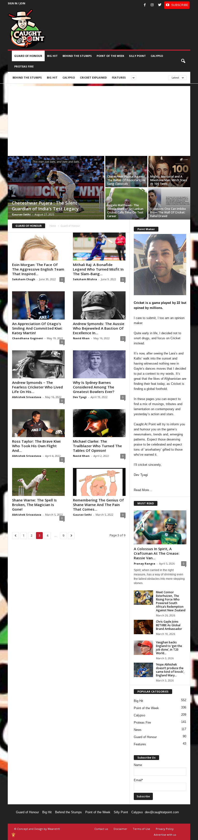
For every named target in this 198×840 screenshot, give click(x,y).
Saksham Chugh (23, 279)
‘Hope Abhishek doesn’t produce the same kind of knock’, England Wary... (170, 669)
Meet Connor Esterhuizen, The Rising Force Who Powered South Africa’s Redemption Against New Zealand (170, 601)
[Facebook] (145, 5)
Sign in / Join (16, 3)
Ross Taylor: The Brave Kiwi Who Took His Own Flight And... (36, 446)
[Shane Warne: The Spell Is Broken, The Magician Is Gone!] (38, 482)
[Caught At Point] (26, 28)
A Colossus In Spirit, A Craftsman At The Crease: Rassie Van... (156, 553)
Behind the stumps (77, 56)
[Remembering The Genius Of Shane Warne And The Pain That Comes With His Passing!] (99, 482)
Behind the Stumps (68, 812)
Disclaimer (120, 829)
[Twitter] (160, 5)
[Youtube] (177, 5)
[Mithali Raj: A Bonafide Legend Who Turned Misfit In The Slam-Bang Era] (99, 246)
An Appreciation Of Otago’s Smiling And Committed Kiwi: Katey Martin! (37, 328)
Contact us (101, 829)
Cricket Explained (93, 77)
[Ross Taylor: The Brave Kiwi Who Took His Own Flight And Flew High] (38, 423)
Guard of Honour (28, 56)
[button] (183, 61)
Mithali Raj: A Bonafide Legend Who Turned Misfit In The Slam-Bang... (98, 269)
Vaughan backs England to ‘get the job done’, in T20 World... (169, 647)
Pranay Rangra (144, 563)
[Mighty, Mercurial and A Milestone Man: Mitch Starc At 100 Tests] (169, 171)
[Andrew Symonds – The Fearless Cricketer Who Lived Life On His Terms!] (38, 364)
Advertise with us (165, 834)
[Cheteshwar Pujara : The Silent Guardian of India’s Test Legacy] (56, 188)
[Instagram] (152, 5)
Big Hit (52, 56)
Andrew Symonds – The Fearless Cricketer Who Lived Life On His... (37, 387)
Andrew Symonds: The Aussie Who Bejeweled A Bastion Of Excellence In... (98, 328)
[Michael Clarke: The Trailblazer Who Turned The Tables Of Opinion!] (99, 423)
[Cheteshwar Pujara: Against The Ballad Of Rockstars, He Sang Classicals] (126, 171)
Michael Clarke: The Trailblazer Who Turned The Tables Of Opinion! (97, 446)
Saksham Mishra (85, 279)
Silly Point (137, 56)
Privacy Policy (165, 829)
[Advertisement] (99, 119)
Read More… (143, 490)
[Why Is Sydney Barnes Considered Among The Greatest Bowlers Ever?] (99, 364)
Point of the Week (110, 56)
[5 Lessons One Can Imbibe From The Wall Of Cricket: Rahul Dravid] (169, 204)
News (137, 730)
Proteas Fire (24, 66)
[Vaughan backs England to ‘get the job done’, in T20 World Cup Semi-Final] (143, 647)
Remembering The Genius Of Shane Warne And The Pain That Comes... (98, 505)
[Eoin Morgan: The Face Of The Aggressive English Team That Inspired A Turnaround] (38, 246)
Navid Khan (81, 338)
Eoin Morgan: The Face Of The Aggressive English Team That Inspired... (38, 269)
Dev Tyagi (80, 397)
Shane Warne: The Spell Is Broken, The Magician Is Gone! (34, 505)
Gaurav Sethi (21, 214)
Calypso (157, 56)
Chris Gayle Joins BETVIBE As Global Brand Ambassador (169, 625)
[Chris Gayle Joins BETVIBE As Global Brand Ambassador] (143, 627)
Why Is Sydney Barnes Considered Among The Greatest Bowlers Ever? (93, 387)
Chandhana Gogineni (27, 338)
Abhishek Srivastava (26, 397)
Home (53, 225)
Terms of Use (141, 829)
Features (119, 77)
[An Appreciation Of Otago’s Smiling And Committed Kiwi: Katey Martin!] (38, 305)
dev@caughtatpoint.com (162, 812)
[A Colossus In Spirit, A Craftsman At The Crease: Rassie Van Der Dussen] (160, 527)
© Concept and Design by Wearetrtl (37, 829)
